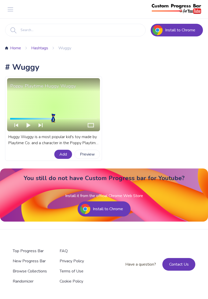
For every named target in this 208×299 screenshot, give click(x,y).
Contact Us (179, 264)
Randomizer (23, 281)
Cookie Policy (71, 281)
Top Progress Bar (28, 251)
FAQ (64, 251)
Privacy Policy (72, 261)
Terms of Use (71, 271)
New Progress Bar (29, 261)
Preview (87, 154)
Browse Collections (30, 271)
